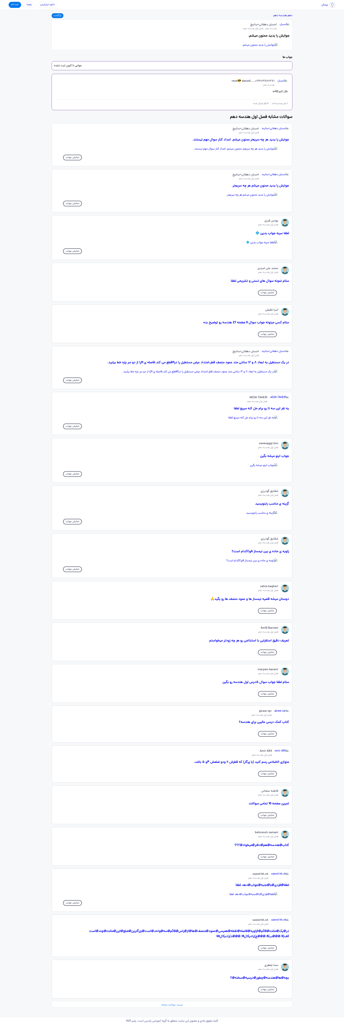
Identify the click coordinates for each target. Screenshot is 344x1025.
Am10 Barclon (269, 628)
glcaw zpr (265, 711)
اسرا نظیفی (271, 310)
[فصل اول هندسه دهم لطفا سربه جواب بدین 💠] (172, 243)
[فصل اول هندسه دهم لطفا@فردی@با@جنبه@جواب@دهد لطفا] (172, 894)
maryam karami (268, 669)
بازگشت (57, 16)
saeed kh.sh (260, 874)
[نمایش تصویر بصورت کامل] (172, 45)
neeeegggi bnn (268, 443)
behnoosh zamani (266, 832)
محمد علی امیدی (268, 268)
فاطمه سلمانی (269, 791)
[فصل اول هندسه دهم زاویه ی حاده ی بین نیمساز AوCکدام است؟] (172, 561)
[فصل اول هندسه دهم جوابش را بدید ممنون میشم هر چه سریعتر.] (172, 195)
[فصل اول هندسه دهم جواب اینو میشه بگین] (172, 465)
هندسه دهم (280, 15)
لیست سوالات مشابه (172, 1005)
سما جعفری (271, 965)
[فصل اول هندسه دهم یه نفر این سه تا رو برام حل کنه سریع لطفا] (172, 418)
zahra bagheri (269, 586)
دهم (290, 15)
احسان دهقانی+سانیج (263, 24)
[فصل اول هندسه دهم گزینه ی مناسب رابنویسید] (172, 513)
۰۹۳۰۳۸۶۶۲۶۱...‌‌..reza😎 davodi (253, 81)
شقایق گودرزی (269, 491)
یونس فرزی (271, 221)
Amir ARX (266, 751)
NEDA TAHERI (258, 397)
